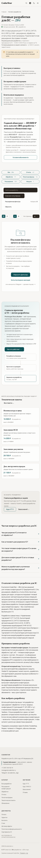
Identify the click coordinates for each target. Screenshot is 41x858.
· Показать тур (23, 853)
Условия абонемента (20, 157)
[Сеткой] (3, 216)
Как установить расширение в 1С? (15, 542)
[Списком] (7, 216)
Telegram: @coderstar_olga (10, 773)
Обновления (5, 803)
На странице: (27, 216)
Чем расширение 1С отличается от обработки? (14, 533)
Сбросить (8, 207)
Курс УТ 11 (10, 509)
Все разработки (7, 784)
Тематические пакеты (8, 800)
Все (11, 172)
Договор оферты (7, 826)
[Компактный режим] (18, 216)
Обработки (11, 177)
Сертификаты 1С (7, 832)
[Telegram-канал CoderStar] (30, 3)
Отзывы (25, 792)
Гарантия (4, 817)
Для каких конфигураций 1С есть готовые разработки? (18, 558)
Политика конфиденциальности (12, 829)
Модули (30, 181)
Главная (4, 12)
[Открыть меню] (37, 3)
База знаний (27, 789)
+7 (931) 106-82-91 (7, 768)
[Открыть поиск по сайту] (26, 3)
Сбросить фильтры (20, 275)
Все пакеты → (9, 403)
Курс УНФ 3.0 (27, 786)
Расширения (11, 181)
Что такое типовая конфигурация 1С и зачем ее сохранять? (19, 549)
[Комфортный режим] (15, 216)
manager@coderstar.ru (9, 770)
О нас (3, 823)
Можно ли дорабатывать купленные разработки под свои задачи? (16, 567)
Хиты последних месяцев (20, 280)
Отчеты (30, 172)
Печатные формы (30, 177)
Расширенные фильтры (12, 201)
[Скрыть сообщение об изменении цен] (37, 52)
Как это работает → (14, 349)
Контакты (4, 820)
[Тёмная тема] (34, 3)
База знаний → (23, 509)
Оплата (4, 814)
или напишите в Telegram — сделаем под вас (20, 284)
